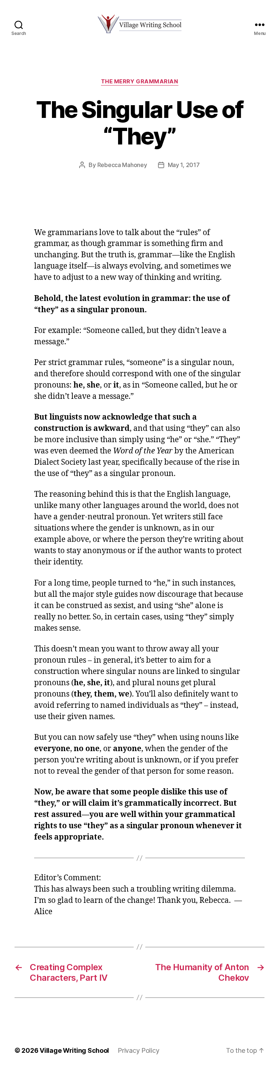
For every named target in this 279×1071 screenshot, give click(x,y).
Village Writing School (74, 1050)
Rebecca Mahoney (122, 164)
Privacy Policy (138, 1050)
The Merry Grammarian (139, 81)
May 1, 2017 (184, 164)
